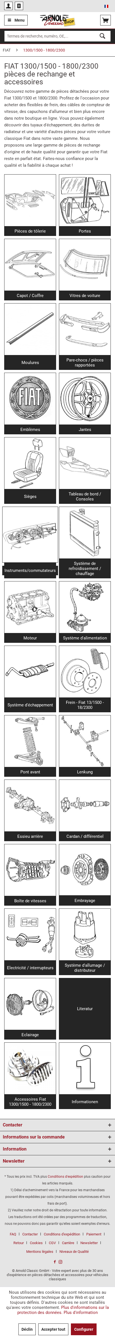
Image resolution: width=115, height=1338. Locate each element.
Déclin (27, 1329)
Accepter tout (53, 1329)
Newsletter (89, 1243)
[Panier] (105, 20)
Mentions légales (39, 1251)
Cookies (36, 1243)
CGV (52, 1243)
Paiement (93, 1234)
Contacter (30, 1234)
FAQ (13, 1234)
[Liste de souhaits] (19, 6)
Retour (18, 1243)
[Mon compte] (8, 6)
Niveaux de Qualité (74, 1251)
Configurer (83, 1329)
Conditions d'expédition (65, 1177)
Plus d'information (81, 1312)
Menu (20, 20)
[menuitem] (8, 6)
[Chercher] (102, 36)
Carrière (68, 1243)
